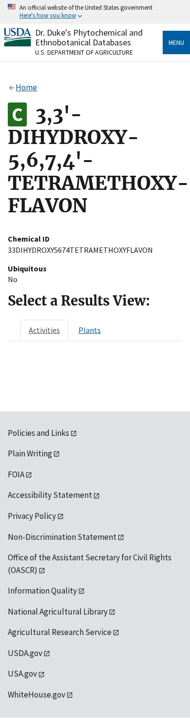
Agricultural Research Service (60, 632)
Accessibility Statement (50, 495)
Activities (44, 330)
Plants (89, 330)
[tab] (44, 330)
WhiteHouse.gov (36, 694)
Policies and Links (38, 433)
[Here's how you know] (95, 12)
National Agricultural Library (58, 611)
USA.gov (22, 673)
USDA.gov (25, 653)
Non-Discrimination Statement (62, 537)
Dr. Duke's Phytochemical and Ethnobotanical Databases (89, 37)
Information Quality (42, 590)
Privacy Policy (32, 516)
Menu (176, 42)
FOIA (16, 474)
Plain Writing (30, 453)
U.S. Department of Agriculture (84, 52)
